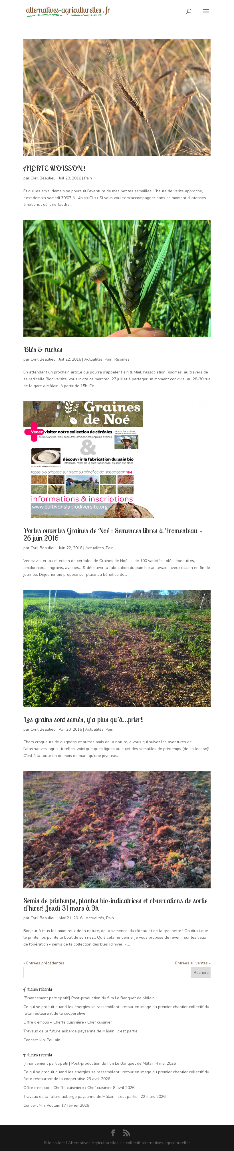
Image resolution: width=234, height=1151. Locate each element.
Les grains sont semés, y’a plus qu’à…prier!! (83, 719)
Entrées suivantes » (193, 963)
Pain (88, 178)
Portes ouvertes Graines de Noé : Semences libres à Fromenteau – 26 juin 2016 (113, 534)
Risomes (122, 359)
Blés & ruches (42, 349)
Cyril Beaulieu (43, 178)
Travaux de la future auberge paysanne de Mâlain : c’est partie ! (81, 1031)
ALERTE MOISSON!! (54, 168)
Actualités (93, 359)
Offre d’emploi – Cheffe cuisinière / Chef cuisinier (67, 1022)
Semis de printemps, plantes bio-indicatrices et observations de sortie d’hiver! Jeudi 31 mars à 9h (115, 904)
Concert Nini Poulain (41, 1040)
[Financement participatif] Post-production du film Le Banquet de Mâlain (89, 998)
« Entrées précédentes (43, 963)
